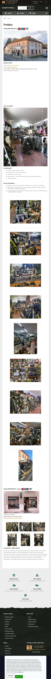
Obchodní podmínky (9, 633)
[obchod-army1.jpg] (25, 429)
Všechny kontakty (36, 651)
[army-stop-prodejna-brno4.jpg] (38, 539)
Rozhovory (7, 650)
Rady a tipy (7, 653)
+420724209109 (14, 65)
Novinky (7, 646)
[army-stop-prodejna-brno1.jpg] (39, 525)
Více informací (20, 672)
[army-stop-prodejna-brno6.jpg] (25, 525)
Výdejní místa (8, 619)
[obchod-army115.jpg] (25, 303)
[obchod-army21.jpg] (25, 366)
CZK (40, 1)
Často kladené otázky (33, 626)
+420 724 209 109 (39, 646)
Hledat (29, 8)
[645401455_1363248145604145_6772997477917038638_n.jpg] (25, 465)
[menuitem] (8, 13)
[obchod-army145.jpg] (25, 207)
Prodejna (7, 621)
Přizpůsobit (10, 675)
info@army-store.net (39, 649)
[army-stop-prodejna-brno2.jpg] (12, 539)
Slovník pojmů (31, 624)
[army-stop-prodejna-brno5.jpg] (12, 525)
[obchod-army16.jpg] (25, 271)
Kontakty (7, 624)
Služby (6, 626)
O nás (29, 617)
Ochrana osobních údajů (10, 635)
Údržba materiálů (32, 621)
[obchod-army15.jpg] (25, 338)
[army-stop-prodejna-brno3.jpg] (25, 539)
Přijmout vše (19, 676)
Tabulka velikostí (32, 619)
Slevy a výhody (8, 628)
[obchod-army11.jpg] (25, 398)
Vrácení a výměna (9, 638)
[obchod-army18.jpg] (25, 239)
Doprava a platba (9, 617)
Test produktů (8, 648)
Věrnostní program (35, 2)
